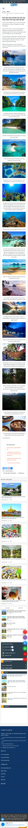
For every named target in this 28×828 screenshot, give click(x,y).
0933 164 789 (8, 647)
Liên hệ (2, 776)
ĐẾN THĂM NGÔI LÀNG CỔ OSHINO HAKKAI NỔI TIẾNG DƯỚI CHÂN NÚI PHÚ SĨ (13, 497)
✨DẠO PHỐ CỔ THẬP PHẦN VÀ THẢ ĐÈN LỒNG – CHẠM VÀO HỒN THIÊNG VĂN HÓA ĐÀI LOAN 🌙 (14, 601)
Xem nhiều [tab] (20, 607)
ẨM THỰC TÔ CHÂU (6, 538)
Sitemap (3, 779)
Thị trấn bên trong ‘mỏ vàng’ (13, 462)
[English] (18, 2)
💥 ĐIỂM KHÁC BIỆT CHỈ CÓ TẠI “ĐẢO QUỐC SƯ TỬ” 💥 (13, 559)
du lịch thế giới (9, 471)
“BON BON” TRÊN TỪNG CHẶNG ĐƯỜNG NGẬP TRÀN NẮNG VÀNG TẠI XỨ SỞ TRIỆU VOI (13, 518)
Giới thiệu (3, 773)
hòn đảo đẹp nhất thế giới (9, 473)
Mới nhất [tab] (8, 607)
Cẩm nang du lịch (10, 13)
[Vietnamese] (20, 2)
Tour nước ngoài (7, 668)
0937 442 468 (8, 650)
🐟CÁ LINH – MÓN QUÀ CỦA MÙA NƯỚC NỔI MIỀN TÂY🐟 (14, 579)
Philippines (21, 473)
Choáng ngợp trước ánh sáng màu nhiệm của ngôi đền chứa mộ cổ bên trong (14, 454)
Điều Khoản (4, 771)
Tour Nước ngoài (5, 757)
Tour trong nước (7, 665)
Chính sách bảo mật (6, 768)
